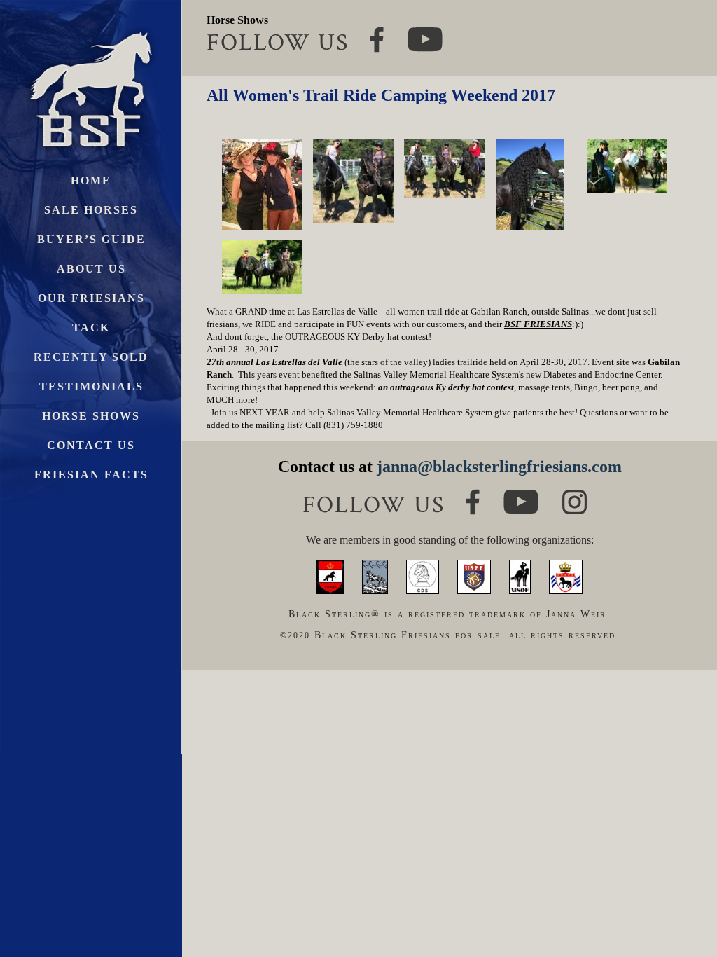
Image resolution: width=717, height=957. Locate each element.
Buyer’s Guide (91, 239)
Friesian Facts (91, 475)
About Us (91, 269)
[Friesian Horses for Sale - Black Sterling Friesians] (91, 28)
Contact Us (91, 445)
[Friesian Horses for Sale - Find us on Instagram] (574, 496)
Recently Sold (91, 357)
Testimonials (91, 386)
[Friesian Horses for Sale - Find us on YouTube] (520, 496)
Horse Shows (91, 416)
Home (91, 180)
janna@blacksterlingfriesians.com (499, 466)
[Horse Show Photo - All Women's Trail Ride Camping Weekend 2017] (262, 184)
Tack (91, 327)
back (681, 893)
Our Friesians (91, 298)
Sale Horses (91, 210)
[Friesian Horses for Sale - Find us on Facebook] (473, 495)
